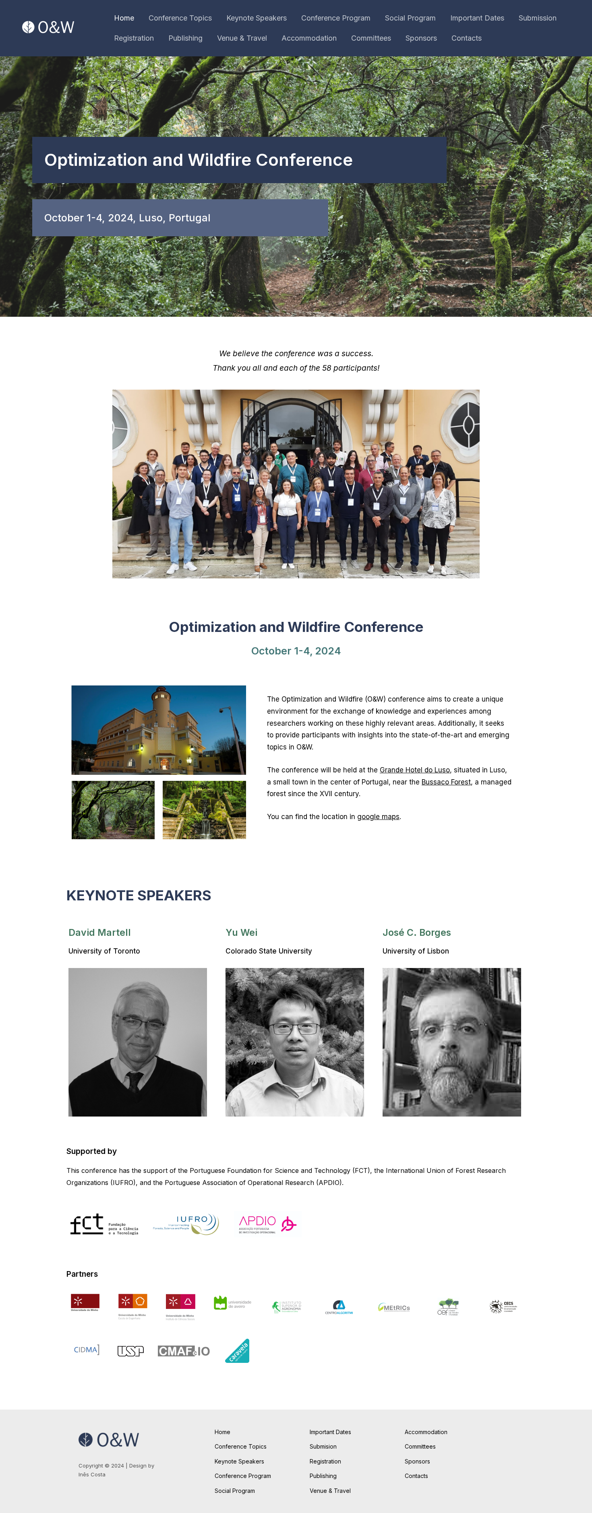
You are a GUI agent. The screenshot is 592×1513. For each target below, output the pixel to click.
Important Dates (477, 18)
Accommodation (309, 38)
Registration (134, 38)
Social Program (410, 18)
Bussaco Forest (446, 782)
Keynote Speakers (256, 18)
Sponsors (421, 38)
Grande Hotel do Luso (415, 770)
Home (124, 18)
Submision (323, 1446)
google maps (378, 817)
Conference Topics (180, 18)
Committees (371, 38)
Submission (538, 18)
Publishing (185, 38)
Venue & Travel (242, 38)
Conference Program (336, 18)
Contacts (466, 38)
